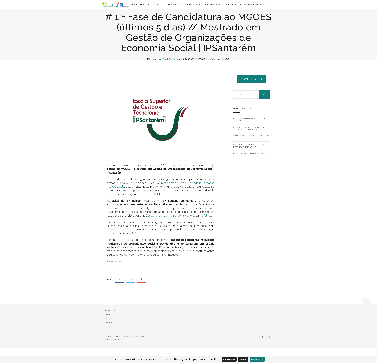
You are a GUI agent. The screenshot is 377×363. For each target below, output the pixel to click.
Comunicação (211, 4)
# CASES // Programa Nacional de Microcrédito (251, 119)
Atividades (229, 4)
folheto (208, 215)
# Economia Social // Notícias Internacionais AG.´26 (248, 146)
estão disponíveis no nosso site (167, 215)
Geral (157, 58)
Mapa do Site (111, 310)
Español (109, 314)
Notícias (169, 58)
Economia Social (171, 4)
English (109, 318)
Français (109, 322)
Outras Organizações (250, 4)
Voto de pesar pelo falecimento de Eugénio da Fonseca (250, 128)
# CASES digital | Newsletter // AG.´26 (251, 137)
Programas (152, 4)
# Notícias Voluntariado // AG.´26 (251, 153)
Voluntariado (192, 4)
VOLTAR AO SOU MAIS (251, 79)
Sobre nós (136, 4)
